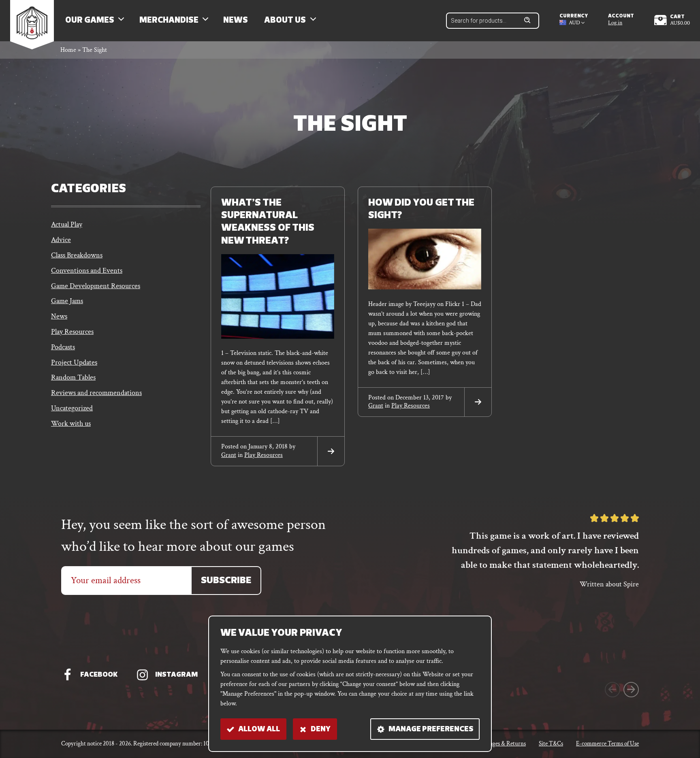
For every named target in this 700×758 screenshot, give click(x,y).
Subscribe (226, 581)
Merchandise (168, 21)
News (235, 21)
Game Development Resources (95, 286)
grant (228, 455)
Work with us (71, 423)
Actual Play (66, 224)
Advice (61, 239)
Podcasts (63, 347)
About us (285, 21)
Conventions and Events (86, 270)
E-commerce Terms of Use (607, 743)
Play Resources (72, 331)
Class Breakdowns (76, 255)
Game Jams (67, 301)
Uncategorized (72, 408)
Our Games (89, 21)
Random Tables (73, 377)
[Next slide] (631, 689)
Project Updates (74, 362)
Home (68, 50)
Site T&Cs (551, 743)
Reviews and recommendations (96, 392)
